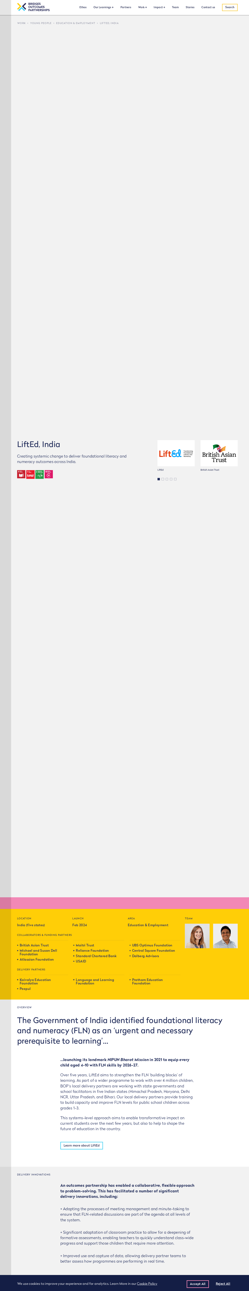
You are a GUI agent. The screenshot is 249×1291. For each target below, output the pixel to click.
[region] (124, 1283)
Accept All (197, 1284)
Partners (125, 7)
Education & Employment (75, 23)
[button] (158, 479)
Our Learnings (102, 7)
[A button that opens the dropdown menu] (112, 7)
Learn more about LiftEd (82, 1145)
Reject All (223, 1284)
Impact (158, 7)
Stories (190, 7)
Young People (41, 23)
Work (141, 7)
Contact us (208, 7)
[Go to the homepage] (33, 7)
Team (175, 7)
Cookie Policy (147, 1284)
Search (229, 7)
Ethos (82, 7)
